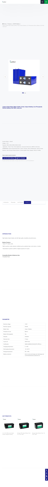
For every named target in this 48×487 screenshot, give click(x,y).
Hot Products (20, 202)
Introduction (6, 202)
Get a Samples (21, 158)
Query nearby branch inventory (9, 155)
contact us (27, 202)
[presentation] (5, 76)
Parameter (13, 202)
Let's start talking (9, 158)
